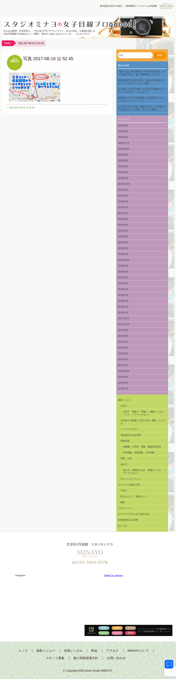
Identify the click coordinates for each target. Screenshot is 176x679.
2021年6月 (123, 225)
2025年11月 (124, 143)
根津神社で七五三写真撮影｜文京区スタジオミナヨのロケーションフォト (141, 99)
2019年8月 (123, 271)
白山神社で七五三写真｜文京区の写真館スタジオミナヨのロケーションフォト (141, 90)
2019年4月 (123, 283)
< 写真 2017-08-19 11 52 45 (20, 107)
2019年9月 (123, 266)
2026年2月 (123, 137)
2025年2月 (123, 166)
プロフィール (124, 508)
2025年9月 (123, 154)
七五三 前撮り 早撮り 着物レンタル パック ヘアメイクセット (144, 413)
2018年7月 (123, 301)
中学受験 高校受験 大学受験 (138, 452)
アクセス (112, 650)
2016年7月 (123, 388)
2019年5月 (123, 277)
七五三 (123, 406)
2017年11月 (124, 324)
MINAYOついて (138, 650)
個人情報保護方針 (85, 658)
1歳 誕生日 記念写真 (130, 435)
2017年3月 (123, 359)
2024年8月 (123, 172)
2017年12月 (124, 318)
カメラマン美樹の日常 (129, 484)
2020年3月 (123, 248)
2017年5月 (123, 353)
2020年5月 (123, 236)
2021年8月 (123, 219)
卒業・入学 (126, 458)
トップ (23, 650)
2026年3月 (123, 131)
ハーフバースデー (129, 429)
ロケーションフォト (130, 479)
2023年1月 (123, 195)
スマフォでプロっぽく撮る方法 (133, 514)
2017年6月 (123, 347)
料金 (94, 650)
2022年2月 (123, 207)
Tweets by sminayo (113, 575)
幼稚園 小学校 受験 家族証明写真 (142, 446)
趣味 (122, 502)
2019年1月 (123, 295)
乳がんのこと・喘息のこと (133, 496)
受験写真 (124, 441)
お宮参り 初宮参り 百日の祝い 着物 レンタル (142, 422)
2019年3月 (123, 289)
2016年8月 (123, 382)
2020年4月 (123, 242)
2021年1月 (123, 230)
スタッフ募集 (55, 658)
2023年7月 (123, 189)
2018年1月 (123, 312)
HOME (7, 43)
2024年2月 (123, 178)
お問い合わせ (116, 658)
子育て (123, 490)
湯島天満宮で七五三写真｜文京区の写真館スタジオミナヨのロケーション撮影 (141, 81)
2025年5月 (123, 160)
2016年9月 (123, 377)
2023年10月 (124, 184)
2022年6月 (123, 201)
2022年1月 (123, 213)
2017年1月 (123, 365)
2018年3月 (123, 306)
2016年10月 (124, 371)
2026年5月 (123, 125)
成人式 (123, 464)
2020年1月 (123, 254)
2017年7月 (123, 342)
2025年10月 (124, 149)
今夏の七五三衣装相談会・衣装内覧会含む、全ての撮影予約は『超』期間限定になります (141, 73)
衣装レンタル (73, 650)
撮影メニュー (124, 400)
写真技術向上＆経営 (128, 520)
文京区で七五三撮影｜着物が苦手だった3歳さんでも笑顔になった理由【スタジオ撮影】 (142, 108)
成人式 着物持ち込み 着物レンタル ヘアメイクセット (144, 471)
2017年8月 (123, 336)
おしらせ (122, 525)
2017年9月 (123, 330)
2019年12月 (124, 260)
